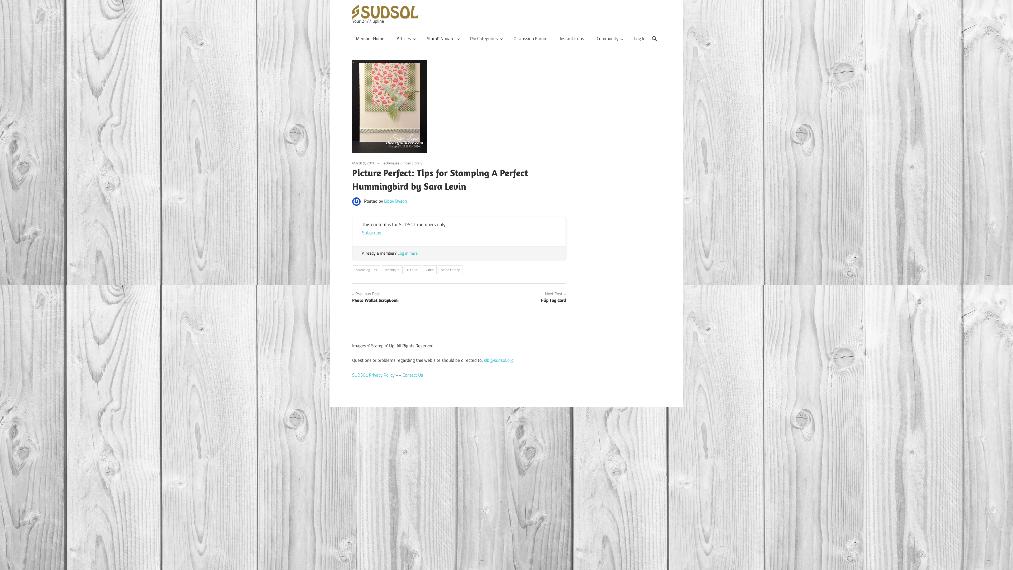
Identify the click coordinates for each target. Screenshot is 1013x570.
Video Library (413, 163)
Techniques (390, 163)
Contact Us (413, 375)
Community (607, 38)
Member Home (370, 38)
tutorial (412, 269)
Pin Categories (484, 38)
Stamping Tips (366, 269)
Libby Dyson (395, 201)
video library (450, 269)
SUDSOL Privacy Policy (373, 375)
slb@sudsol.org (499, 360)
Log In (640, 38)
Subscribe (371, 232)
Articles (404, 38)
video (430, 269)
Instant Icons (572, 38)
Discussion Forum (530, 38)
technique (392, 269)
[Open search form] (654, 38)
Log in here (408, 253)
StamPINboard (441, 38)
